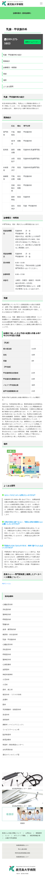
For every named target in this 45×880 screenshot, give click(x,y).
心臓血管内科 (8, 604)
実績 (5, 74)
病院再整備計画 (35, 835)
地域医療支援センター (22, 857)
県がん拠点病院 (22, 849)
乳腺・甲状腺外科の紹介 (12, 55)
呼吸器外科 (7, 654)
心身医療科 (7, 664)
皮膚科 (5, 699)
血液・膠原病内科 (9, 629)
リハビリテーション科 (11, 729)
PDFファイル (6, 583)
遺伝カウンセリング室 (11, 755)
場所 (5, 80)
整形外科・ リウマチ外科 (12, 694)
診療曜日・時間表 (10, 67)
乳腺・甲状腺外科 (9, 639)
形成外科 (6, 714)
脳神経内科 (7, 614)
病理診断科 (7, 740)
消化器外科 (7, 649)
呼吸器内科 (7, 619)
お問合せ (28, 833)
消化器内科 (7, 609)
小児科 (5, 684)
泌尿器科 (6, 669)
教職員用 (39, 833)
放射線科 (6, 719)
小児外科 (6, 679)
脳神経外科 (7, 659)
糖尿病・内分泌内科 (10, 634)
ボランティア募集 (20, 835)
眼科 (4, 704)
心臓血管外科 (8, 644)
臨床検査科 (7, 734)
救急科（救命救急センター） (13, 745)
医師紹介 (6, 61)
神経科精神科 (8, 674)
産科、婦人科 (8, 689)
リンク (7, 835)
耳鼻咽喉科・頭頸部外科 (12, 709)
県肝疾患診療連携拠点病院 (22, 853)
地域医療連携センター (22, 845)
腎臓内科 (6, 624)
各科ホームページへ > (32, 42)
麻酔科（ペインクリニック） (13, 724)
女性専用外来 (8, 750)
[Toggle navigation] (41, 3)
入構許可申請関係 (11, 838)
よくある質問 (8, 86)
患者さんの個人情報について (11, 833)
